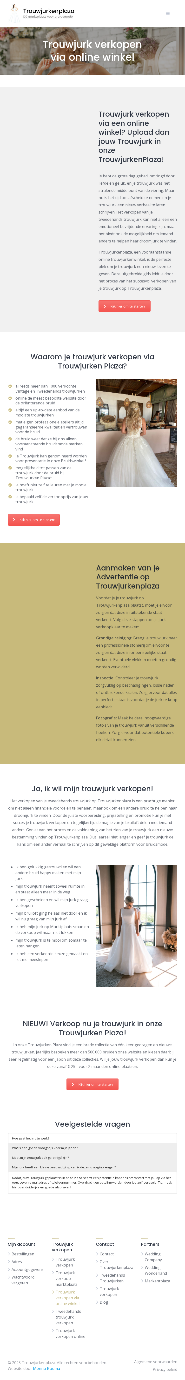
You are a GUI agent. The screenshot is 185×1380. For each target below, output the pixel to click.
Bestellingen (23, 1254)
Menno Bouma (46, 1368)
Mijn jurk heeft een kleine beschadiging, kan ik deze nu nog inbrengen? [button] (64, 1167)
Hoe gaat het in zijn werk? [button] (30, 1138)
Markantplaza (157, 1281)
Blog (104, 1302)
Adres (17, 1261)
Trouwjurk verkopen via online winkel (67, 1297)
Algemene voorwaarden (155, 1361)
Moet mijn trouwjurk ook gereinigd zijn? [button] (40, 1157)
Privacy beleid (165, 1369)
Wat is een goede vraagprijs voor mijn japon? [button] (45, 1148)
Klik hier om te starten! (127, 306)
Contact (107, 1254)
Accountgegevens (28, 1269)
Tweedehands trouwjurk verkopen (68, 1317)
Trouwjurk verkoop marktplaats (67, 1278)
